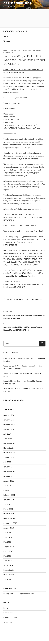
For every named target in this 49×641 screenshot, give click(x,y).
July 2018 (7, 533)
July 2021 (7, 486)
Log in (5, 608)
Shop (5, 36)
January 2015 (8, 565)
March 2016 (8, 551)
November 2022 (10, 448)
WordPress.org (9, 622)
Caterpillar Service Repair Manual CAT (18, 594)
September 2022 (10, 457)
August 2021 (8, 481)
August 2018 (8, 528)
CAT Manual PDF (17, 3)
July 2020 (7, 504)
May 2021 (7, 490)
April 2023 (7, 439)
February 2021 (9, 495)
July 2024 (7, 434)
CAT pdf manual (14, 299)
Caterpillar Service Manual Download (21, 276)
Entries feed (8, 613)
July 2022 (7, 462)
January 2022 (8, 467)
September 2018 (10, 523)
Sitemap (6, 41)
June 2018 (7, 537)
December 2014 (9, 570)
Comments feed (10, 618)
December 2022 (10, 443)
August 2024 (8, 429)
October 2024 (9, 425)
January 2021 (8, 500)
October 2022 (9, 453)
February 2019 (9, 518)
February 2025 (9, 415)
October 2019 (8, 514)
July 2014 (7, 580)
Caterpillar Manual (32, 299)
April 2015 (7, 561)
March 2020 (8, 509)
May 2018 (7, 542)
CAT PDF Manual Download (15, 31)
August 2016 (8, 547)
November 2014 (9, 575)
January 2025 (8, 420)
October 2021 (8, 476)
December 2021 (9, 472)
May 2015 (7, 556)
